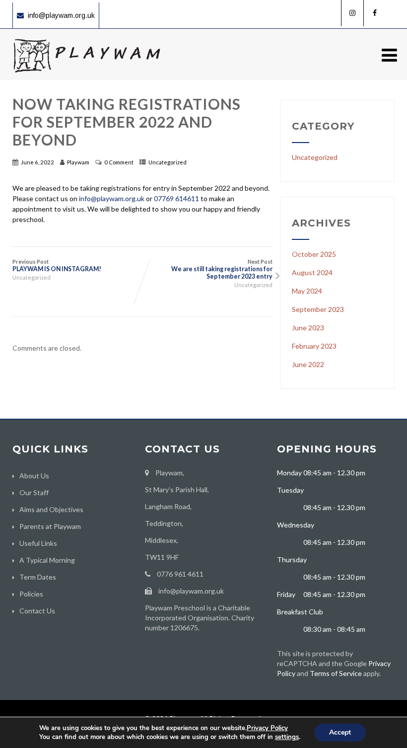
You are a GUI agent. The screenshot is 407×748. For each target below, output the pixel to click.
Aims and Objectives (51, 509)
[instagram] (352, 13)
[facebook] (374, 13)
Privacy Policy (267, 728)
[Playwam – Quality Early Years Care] (86, 76)
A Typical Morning (47, 560)
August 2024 (312, 272)
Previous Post (56, 265)
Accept (340, 732)
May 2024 (307, 291)
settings (287, 737)
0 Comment (119, 162)
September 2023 (318, 309)
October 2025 (314, 254)
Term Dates (37, 577)
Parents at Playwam (50, 526)
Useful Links (38, 543)
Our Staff (34, 492)
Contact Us (37, 610)
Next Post (221, 269)
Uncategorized (167, 162)
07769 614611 (176, 198)
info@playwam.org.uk (61, 15)
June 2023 (308, 327)
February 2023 (314, 346)
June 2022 (308, 364)
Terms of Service (336, 673)
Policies (31, 594)
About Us (34, 475)
